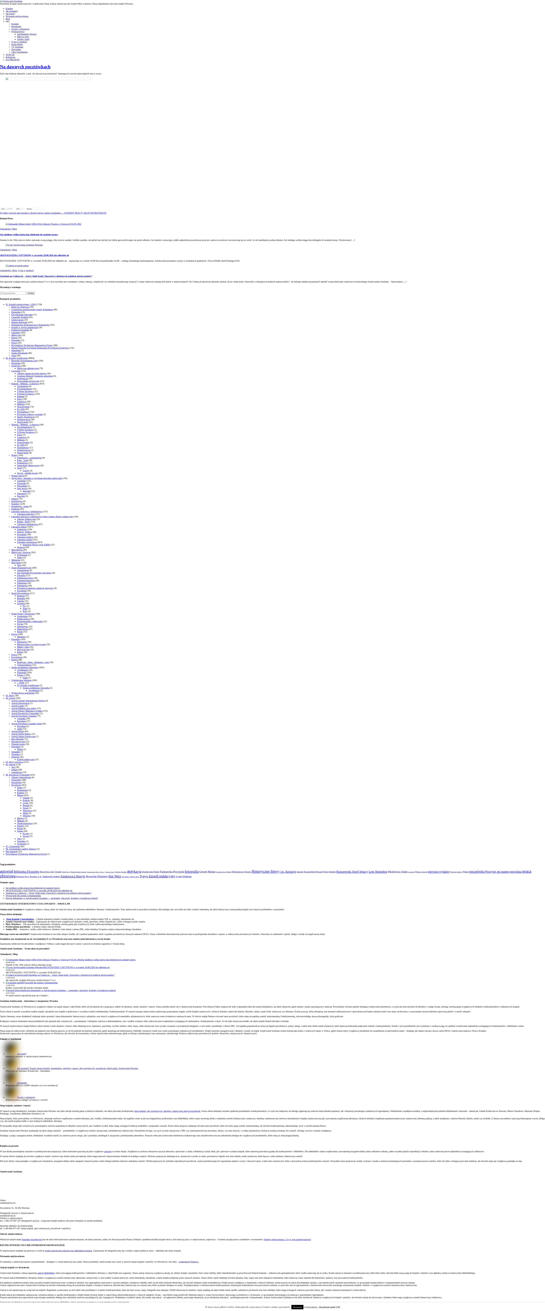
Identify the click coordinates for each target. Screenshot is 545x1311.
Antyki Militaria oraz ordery (23, 708)
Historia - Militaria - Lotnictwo (25, 383)
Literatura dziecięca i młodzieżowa (26, 511)
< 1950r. (21, 683)
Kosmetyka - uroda (20, 506)
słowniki (26, 491)
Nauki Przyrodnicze (20, 593)
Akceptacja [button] (297, 1307)
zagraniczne (16, 772)
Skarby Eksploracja (25, 417)
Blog (8, 19)
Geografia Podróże (19, 317)
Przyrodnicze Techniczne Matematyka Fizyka (31, 345)
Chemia (20, 601)
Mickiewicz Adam (398, 871)
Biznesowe (22, 642)
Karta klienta (17, 44)
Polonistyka (22, 585)
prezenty (108, 1151)
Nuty (19, 565)
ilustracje (290, 871)
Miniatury (21, 637)
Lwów (26, 803)
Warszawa (27, 810)
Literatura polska (24, 539)
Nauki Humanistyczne (21, 568)
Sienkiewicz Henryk (73, 876)
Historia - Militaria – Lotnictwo (25, 424)
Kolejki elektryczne (25, 759)
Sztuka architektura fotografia (24, 667)
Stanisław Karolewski (32, 1239)
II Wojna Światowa (25, 394)
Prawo (14, 343)
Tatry (19, 839)
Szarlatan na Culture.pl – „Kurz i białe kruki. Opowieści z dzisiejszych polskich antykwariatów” (46, 276)
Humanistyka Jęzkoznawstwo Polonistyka (30, 325)
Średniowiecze (23, 419)
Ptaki (25, 608)
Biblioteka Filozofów (26, 871)
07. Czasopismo (13, 846)
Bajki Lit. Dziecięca (20, 307)
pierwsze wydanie (438, 871)
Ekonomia (16, 312)
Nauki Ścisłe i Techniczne (23, 614)
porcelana (516, 871)
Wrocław (27, 815)
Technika (15, 754)
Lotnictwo (21, 401)
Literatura (15, 332)
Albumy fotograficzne (21, 777)
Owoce (26, 836)
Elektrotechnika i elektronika (30, 621)
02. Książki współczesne (17, 358)
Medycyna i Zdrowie (20, 552)
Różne (20, 631)
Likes (19, 209)
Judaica (14, 499)
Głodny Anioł (23, 39)
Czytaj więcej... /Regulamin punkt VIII (322, 1307)
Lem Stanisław (378, 871)
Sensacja (21, 547)
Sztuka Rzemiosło (19, 353)
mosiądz (411, 872)
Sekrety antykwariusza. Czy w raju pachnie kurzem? (287, 1239)
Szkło (25, 677)
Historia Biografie (19, 322)
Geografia (15, 371)
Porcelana (21, 721)
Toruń (25, 808)
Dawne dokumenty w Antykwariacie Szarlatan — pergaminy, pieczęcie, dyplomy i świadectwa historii (52, 898)
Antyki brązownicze (20, 703)
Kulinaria (15, 509)
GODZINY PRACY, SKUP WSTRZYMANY (85, 213)
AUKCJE (10, 54)
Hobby (14, 455)
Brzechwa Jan (47, 871)
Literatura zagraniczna (27, 542)
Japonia (300, 871)
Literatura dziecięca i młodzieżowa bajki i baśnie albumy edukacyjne (42, 516)
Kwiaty (26, 833)
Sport (19, 468)
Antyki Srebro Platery (21, 734)
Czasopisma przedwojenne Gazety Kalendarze (32, 309)
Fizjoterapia (22, 555)
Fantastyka (22, 529)
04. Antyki (10, 698)
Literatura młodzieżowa (27, 524)
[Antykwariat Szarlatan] (11, 1)
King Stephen (329, 872)
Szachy (26, 470)
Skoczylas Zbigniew (97, 876)
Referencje (10, 57)
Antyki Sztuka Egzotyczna (23, 736)
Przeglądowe (23, 412)
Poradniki (15, 639)
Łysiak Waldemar (184, 876)
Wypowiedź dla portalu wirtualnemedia (23, 895)
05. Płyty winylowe (14, 762)
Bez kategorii (12, 851)
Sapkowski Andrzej (51, 876)
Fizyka (20, 624)
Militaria (21, 404)
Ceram (57, 871)
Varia (13, 355)
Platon (466, 871)
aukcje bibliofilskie (45, 1273)
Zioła (19, 557)
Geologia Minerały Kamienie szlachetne (35, 376)
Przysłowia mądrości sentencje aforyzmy (35, 588)
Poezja (14, 337)
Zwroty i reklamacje (20, 29)
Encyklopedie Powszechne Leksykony (34, 573)
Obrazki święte (18, 744)
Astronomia (22, 616)
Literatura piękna (19, 527)
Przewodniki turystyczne (28, 381)
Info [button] (7, 21)
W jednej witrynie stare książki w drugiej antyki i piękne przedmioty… (31, 213)
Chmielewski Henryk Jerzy (95, 872)
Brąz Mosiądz (17, 739)
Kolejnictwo (22, 463)
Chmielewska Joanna (78, 872)
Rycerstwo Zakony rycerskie (30, 414)
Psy (24, 606)
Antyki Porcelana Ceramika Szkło (26, 723)
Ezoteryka (15, 366)
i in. (282, 871)
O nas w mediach (19, 42)
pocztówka (477, 871)
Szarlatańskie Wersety (27, 34)
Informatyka (22, 626)
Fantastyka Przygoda (172, 871)
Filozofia (21, 575)
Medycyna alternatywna (28, 368)
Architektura (22, 670)
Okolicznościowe (25, 823)
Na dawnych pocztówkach (25, 66)
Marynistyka (17, 550)
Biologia (21, 596)
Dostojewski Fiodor (151, 871)
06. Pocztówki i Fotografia (18, 775)
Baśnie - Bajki (23, 522)
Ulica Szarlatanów (19, 52)
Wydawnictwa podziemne (23, 693)
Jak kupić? (10, 13)
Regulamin (16, 26)
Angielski (21, 481)
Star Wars (114, 876)
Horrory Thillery (24, 532)
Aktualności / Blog (8, 229)
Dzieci (20, 787)
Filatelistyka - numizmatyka (29, 458)
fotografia (192, 871)
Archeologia (22, 386)
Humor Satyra (17, 475)
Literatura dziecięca (25, 514)
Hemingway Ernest (241, 871)
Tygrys (144, 876)
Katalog (9, 8)
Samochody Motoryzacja (28, 465)
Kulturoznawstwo (25, 578)
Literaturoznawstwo (26, 580)
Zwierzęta (21, 844)
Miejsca (20, 818)
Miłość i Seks (23, 647)
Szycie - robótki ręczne (27, 473)
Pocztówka (16, 782)
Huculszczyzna (18, 741)
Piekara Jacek (421, 872)
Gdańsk (26, 798)
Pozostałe (15, 340)
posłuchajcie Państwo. (189, 1262)
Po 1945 (21, 409)
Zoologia (21, 603)
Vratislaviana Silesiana (21, 680)
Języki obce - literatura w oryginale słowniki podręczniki (36, 478)
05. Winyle (10, 764)
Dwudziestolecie (24, 389)
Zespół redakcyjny (162, 876)
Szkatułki (15, 752)
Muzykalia (16, 562)
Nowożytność (23, 406)
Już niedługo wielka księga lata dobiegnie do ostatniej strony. (29, 234)
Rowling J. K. (36, 876)
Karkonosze (22, 790)
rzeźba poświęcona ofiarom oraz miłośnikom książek (68, 1251)
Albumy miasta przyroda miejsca (31, 373)
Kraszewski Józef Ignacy (352, 871)
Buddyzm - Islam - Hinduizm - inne (33, 662)
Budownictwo (23, 619)
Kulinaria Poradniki (20, 330)
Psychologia (16, 657)
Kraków (20, 792)
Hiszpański (22, 486)
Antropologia (23, 570)
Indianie (20, 396)
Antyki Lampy (18, 706)
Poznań (26, 805)
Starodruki (16, 350)
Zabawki (15, 757)
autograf (6, 871)
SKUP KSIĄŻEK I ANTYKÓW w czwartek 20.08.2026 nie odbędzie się (34, 255)
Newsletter (16, 49)
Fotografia (21, 672)
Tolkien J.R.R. (134, 877)
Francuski (21, 483)
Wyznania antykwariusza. (17, 16)
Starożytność (23, 422)
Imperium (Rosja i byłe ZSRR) (36, 545)
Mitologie (15, 560)
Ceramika (21, 718)
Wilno (25, 813)
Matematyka (22, 629)
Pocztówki (16, 785)
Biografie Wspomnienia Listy (24, 360)
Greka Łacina (17, 320)
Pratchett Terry (22, 876)
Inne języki (22, 488)
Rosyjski (21, 496)
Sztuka (20, 675)
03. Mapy (10, 695)
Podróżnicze (22, 378)
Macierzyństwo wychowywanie (31, 644)
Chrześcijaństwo (24, 665)
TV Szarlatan (17, 47)
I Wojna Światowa (25, 391)
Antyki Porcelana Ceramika (23, 716)
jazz (13, 767)
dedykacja (134, 871)
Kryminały (22, 534)
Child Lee (66, 872)
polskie (14, 769)
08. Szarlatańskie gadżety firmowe (21, 849)
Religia (14, 660)
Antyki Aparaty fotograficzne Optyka (28, 700)
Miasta (20, 795)
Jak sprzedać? (12, 11)
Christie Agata (109, 872)
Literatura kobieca (25, 537)
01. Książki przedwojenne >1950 (20, 304)
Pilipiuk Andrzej (456, 872)
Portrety (20, 826)
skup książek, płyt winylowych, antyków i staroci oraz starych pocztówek (167, 1111)
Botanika (21, 598)
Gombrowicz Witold (223, 872)
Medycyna (16, 335)
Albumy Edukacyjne (26, 519)
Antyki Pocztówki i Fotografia (25, 713)
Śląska (20, 749)
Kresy (19, 399)
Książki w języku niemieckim (24, 327)
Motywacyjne (23, 649)
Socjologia (22, 591)
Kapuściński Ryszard (313, 871)
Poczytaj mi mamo (497, 871)
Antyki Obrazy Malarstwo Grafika (26, 711)
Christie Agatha (121, 872)
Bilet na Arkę (23, 37)
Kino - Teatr (22, 460)
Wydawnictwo (17, 31)
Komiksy (15, 504)
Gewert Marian (207, 871)
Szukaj (31, 293)
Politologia (22, 583)
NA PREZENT (13, 60)
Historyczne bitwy (265, 871)
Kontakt (15, 24)
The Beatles (125, 877)
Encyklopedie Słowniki (21, 314)
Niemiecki (21, 493)
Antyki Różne (17, 731)
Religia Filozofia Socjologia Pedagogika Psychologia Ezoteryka (40, 348)
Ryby (25, 611)
